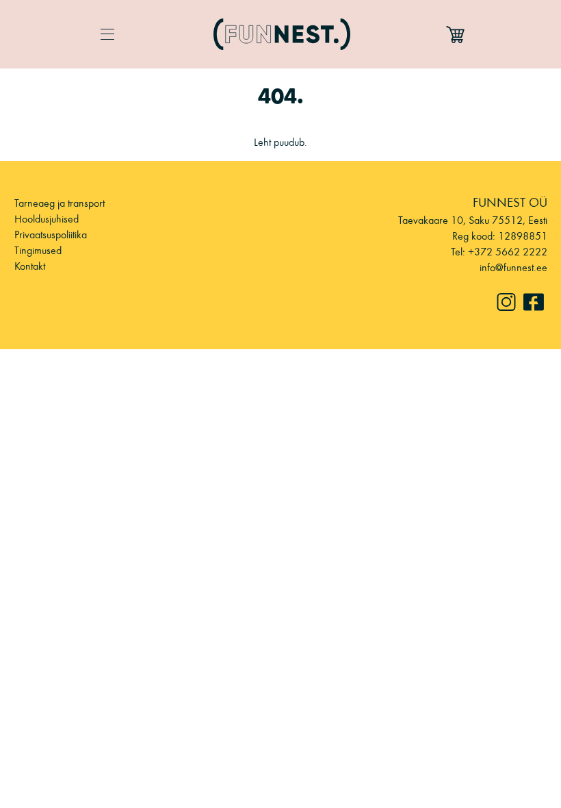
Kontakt (29, 266)
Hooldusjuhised (46, 218)
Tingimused (38, 250)
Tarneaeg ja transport (59, 203)
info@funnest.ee (513, 267)
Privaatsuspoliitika (50, 234)
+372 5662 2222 (507, 251)
